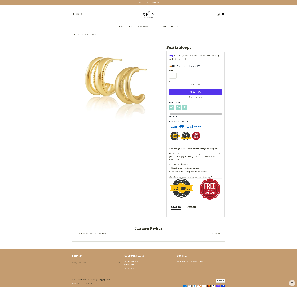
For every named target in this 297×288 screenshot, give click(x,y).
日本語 (219, 280)
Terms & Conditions (131, 261)
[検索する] (73, 14)
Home (121, 27)
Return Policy (129, 265)
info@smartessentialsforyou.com (190, 261)
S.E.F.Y (168, 43)
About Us (174, 27)
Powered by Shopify (88, 283)
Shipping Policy (129, 268)
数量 (171, 71)
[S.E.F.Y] (148, 14)
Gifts (156, 27)
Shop (130, 27)
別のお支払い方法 (195, 97)
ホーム (74, 34)
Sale (164, 27)
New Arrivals (144, 27)
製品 (82, 34)
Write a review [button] (216, 234)
